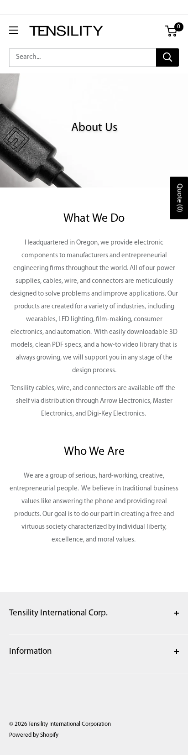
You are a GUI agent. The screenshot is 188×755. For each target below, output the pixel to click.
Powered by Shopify (33, 735)
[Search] (167, 57)
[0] (171, 31)
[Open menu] (13, 30)
